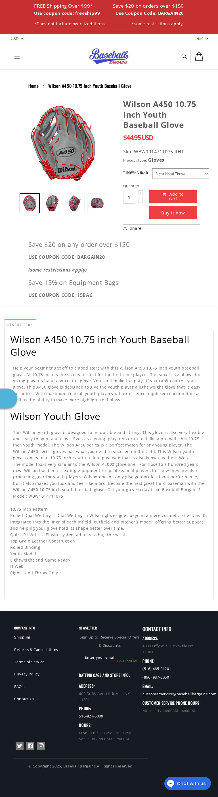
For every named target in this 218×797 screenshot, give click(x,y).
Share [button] (136, 228)
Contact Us (24, 698)
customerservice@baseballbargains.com (179, 693)
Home (33, 85)
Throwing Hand (135, 173)
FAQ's (19, 686)
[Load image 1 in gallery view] (29, 203)
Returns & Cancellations (36, 649)
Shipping (22, 637)
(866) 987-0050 (155, 677)
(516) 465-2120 (155, 668)
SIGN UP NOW (125, 661)
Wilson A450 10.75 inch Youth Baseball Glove (90, 85)
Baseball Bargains (79, 766)
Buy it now (173, 213)
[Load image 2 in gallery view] (52, 203)
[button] (17, 56)
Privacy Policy (26, 674)
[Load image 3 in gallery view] (75, 203)
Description (20, 324)
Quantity (131, 185)
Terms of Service (29, 661)
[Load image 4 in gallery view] (97, 203)
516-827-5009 (91, 716)
